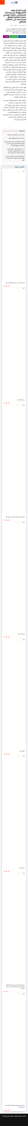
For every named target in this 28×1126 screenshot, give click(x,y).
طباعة (6, 36)
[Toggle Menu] (2, 2)
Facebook (22, 36)
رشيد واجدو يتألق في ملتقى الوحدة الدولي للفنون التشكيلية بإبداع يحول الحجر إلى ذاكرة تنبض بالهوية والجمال (14, 143)
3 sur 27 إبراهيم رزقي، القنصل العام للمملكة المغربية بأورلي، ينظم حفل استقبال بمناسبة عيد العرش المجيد (15, 151)
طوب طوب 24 (22, 25)
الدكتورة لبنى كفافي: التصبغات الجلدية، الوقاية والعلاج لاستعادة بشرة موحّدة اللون (15, 158)
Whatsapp (14, 36)
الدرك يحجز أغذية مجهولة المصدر (16, 138)
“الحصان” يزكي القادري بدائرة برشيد (15, 135)
